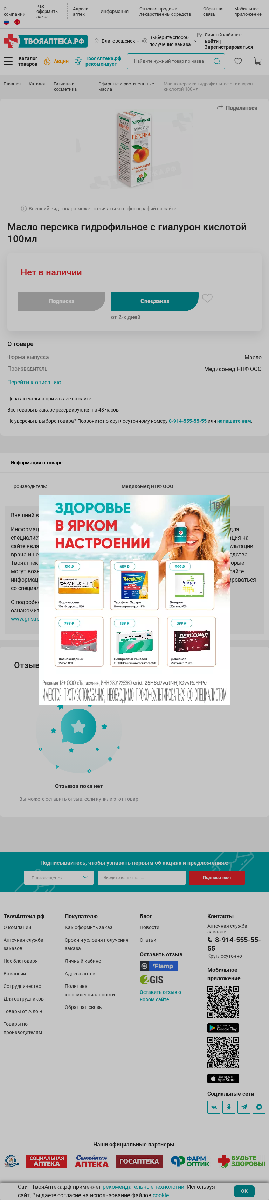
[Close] (222, 503)
